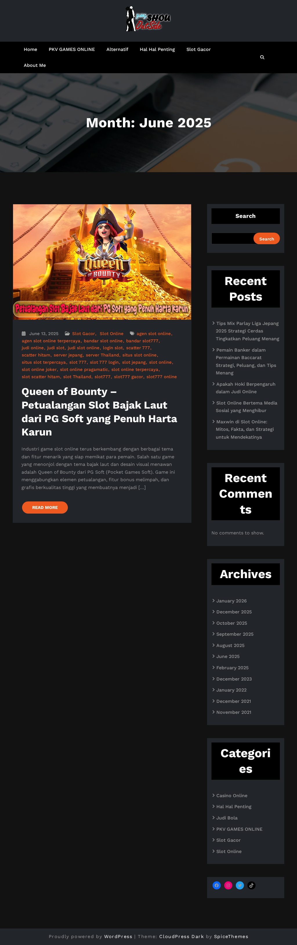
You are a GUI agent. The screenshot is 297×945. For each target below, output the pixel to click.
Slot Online (112, 333)
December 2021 (233, 701)
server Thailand (102, 355)
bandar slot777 (142, 340)
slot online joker (39, 369)
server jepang (68, 355)
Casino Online (231, 795)
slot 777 (77, 362)
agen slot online (154, 333)
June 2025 (228, 656)
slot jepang (134, 362)
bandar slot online (103, 340)
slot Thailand (77, 376)
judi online (33, 347)
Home (30, 49)
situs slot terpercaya (44, 362)
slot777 (103, 376)
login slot (113, 347)
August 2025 (230, 645)
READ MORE (45, 507)
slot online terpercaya (134, 369)
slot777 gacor (128, 376)
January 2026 (231, 601)
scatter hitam (36, 355)
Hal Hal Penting (157, 49)
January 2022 (231, 690)
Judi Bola (227, 818)
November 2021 (233, 712)
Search (246, 215)
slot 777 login (104, 362)
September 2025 (234, 634)
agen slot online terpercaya (51, 340)
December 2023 (234, 679)
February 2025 (232, 667)
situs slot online (139, 355)
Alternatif (117, 49)
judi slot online (83, 347)
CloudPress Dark (181, 936)
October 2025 (231, 623)
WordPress (118, 936)
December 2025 (234, 612)
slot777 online (161, 376)
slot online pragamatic (84, 369)
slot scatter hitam (41, 376)
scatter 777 (138, 347)
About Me (35, 65)
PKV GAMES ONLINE (72, 49)
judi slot (55, 347)
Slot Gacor (198, 49)
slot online (160, 362)
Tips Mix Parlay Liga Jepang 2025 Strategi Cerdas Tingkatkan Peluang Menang (247, 331)
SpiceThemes (231, 936)
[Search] (262, 57)
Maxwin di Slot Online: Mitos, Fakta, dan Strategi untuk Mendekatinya (245, 429)
